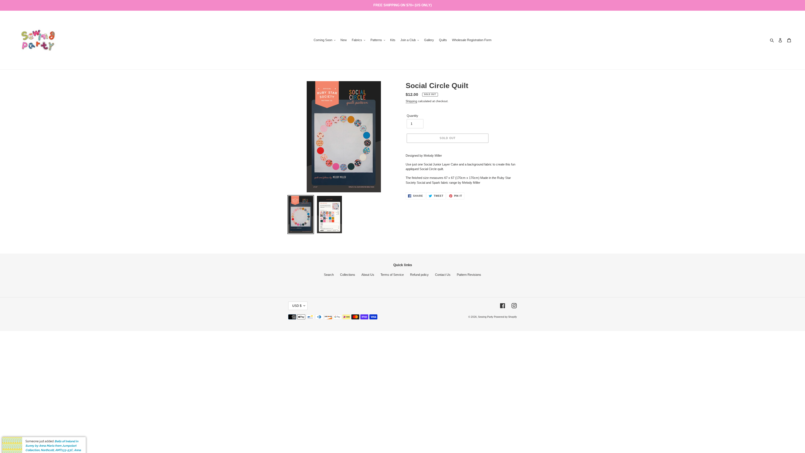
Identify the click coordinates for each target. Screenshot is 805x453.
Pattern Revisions (469, 274)
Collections (347, 274)
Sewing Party (485, 316)
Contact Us (443, 274)
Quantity (412, 115)
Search (329, 274)
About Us (367, 274)
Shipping (411, 101)
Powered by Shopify (505, 316)
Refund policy (419, 274)
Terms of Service (392, 274)
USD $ (296, 305)
